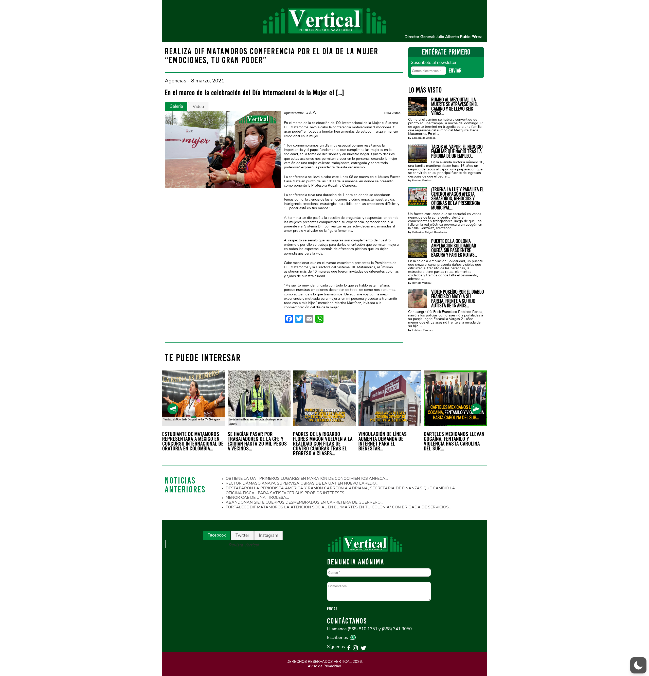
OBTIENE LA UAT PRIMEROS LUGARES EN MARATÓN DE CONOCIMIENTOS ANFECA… (307, 478)
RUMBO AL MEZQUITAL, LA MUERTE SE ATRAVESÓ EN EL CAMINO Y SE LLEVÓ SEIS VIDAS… (454, 106)
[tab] (176, 106)
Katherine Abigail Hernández (429, 232)
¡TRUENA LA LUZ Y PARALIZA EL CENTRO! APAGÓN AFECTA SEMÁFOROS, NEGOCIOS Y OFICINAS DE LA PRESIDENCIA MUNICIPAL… (457, 198)
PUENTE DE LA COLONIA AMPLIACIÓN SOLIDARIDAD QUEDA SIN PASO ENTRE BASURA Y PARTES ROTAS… (454, 248)
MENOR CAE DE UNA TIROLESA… (257, 497)
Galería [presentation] (176, 106)
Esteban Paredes (422, 330)
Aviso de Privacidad (324, 666)
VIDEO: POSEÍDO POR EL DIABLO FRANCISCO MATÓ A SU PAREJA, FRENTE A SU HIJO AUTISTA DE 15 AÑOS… (457, 298)
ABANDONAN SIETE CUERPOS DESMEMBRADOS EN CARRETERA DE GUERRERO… (304, 502)
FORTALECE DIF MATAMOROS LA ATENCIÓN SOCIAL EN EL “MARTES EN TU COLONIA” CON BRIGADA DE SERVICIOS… (339, 507)
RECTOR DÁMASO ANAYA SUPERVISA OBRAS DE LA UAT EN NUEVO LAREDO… (302, 483)
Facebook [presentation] (217, 535)
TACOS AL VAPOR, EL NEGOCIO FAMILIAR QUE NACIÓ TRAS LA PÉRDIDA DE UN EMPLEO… (457, 151)
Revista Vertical (421, 180)
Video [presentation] (198, 107)
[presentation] (172, 408)
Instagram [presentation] (268, 535)
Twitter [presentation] (242, 535)
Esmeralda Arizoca (424, 137)
